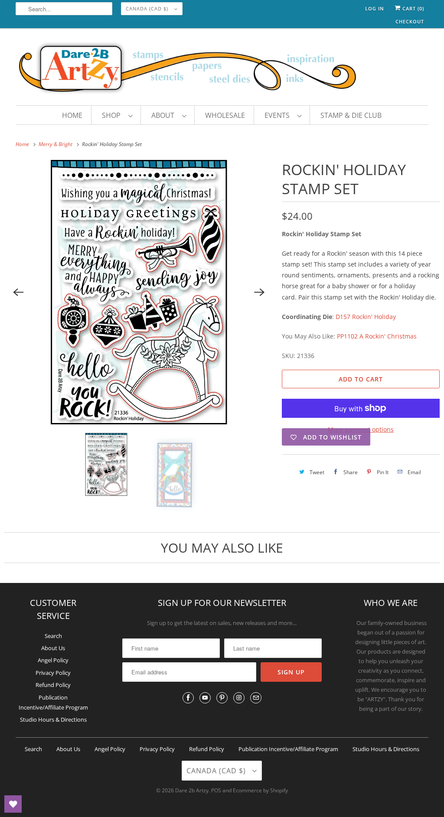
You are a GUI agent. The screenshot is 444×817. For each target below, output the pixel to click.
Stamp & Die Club (351, 115)
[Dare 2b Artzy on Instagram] (239, 697)
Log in (374, 8)
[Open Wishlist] (13, 804)
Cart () (412, 8)
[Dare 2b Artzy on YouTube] (205, 697)
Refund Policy (53, 685)
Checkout (409, 21)
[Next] (259, 292)
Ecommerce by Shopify (260, 790)
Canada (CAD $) (148, 8)
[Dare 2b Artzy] (222, 69)
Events (278, 115)
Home (72, 115)
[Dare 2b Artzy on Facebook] (188, 697)
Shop (113, 115)
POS (216, 790)
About (164, 115)
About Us (53, 648)
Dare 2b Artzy (192, 790)
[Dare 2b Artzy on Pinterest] (222, 697)
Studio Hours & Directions (53, 719)
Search (53, 636)
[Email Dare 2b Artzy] (255, 697)
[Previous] (18, 292)
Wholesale (225, 115)
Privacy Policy (53, 673)
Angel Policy (53, 660)
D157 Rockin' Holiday (366, 316)
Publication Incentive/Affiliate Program (288, 749)
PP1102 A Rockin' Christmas (377, 336)
